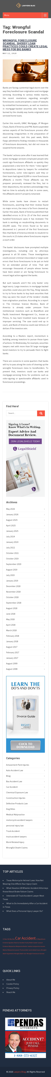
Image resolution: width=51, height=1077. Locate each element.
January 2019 (12, 580)
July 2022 (10, 547)
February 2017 (12, 652)
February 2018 (12, 635)
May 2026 (10, 509)
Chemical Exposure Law (17, 792)
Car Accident (12, 787)
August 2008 (11, 669)
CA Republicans (40, 939)
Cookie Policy (12, 983)
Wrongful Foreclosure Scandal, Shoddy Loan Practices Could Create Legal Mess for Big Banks (25, 45)
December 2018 (13, 586)
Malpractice (12, 946)
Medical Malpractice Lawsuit (11, 950)
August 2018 (11, 608)
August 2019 (11, 569)
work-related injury (35, 950)
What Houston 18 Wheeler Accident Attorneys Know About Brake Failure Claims (25, 890)
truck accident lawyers (16, 836)
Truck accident (24, 950)
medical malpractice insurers (36, 946)
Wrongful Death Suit (20, 953)
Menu (6, 15)
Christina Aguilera (8, 943)
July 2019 (10, 575)
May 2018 (10, 619)
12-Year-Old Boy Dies (9, 939)
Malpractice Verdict (21, 946)
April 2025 (11, 525)
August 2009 (11, 663)
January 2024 (12, 542)
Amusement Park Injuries (17, 764)
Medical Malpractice (15, 814)
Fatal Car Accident (19, 943)
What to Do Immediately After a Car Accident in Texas (25, 905)
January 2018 (12, 641)
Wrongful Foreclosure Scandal (35, 953)
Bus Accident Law (14, 781)
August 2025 (12, 520)
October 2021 (12, 553)
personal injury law (15, 825)
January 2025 (12, 531)
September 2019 (13, 564)
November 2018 (13, 591)
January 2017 (12, 658)
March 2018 (11, 630)
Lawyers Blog (19, 1071)
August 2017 (11, 647)
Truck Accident (13, 831)
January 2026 (12, 514)
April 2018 (10, 624)
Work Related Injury (15, 842)
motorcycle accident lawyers (19, 820)
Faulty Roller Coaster (31, 943)
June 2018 (10, 613)
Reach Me (10, 992)
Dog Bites (10, 809)
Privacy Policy (12, 988)
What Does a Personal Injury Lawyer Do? (24, 911)
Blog (8, 775)
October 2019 (12, 558)
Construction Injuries (15, 798)
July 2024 (10, 536)
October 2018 (12, 597)
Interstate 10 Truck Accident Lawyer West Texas (23, 897)
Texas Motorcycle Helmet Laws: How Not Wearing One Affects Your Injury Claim (23, 882)
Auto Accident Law (14, 770)
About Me (10, 979)
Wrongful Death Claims (17, 847)
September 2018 (13, 602)
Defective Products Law (17, 803)
